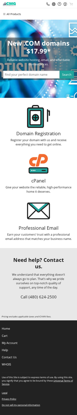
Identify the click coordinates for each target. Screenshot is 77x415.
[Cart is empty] (71, 4)
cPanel (38, 181)
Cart (5, 336)
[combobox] (31, 74)
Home (6, 329)
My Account (10, 343)
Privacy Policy (9, 399)
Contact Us (9, 357)
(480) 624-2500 (42, 296)
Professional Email (39, 228)
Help (5, 350)
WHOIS (6, 364)
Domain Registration (38, 133)
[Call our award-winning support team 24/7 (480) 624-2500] (59, 4)
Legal (4, 392)
